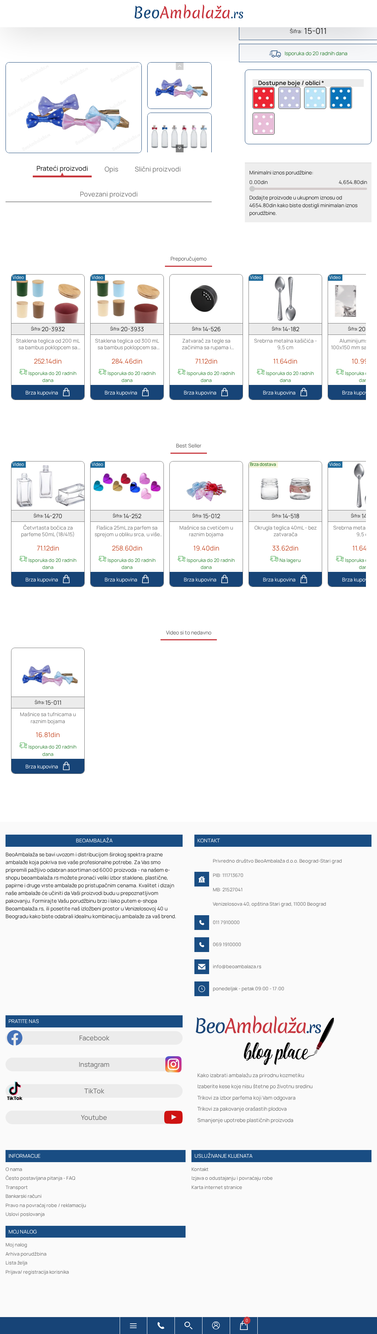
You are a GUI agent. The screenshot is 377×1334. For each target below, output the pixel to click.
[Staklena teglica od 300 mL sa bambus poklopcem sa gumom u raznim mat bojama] (127, 298)
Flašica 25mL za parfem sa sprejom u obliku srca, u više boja (127, 531)
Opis (111, 168)
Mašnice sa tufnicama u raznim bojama (48, 717)
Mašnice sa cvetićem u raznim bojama (206, 530)
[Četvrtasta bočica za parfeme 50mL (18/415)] (47, 485)
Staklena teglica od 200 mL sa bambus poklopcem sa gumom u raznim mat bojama (48, 344)
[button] (133, 1325)
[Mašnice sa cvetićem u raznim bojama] (206, 485)
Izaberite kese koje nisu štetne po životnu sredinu (255, 1086)
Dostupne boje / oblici (289, 83)
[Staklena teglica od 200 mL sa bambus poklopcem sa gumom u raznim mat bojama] (47, 298)
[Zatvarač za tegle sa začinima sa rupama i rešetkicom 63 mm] (206, 298)
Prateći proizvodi (62, 168)
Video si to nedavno (188, 632)
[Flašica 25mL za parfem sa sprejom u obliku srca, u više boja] (127, 485)
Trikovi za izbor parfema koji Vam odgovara (246, 1097)
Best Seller (188, 445)
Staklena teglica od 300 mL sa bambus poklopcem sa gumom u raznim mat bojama (127, 344)
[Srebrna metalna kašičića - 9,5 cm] (285, 298)
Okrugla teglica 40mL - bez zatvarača (285, 530)
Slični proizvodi (158, 168)
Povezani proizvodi (109, 194)
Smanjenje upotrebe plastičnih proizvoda (245, 1119)
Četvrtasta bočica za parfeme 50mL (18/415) (48, 530)
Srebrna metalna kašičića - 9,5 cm (285, 343)
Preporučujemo (188, 258)
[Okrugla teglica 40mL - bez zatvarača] (285, 485)
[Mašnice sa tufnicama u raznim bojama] (47, 672)
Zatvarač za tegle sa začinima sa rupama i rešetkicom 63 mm (206, 344)
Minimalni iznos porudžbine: (281, 172)
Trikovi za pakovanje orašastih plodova (242, 1108)
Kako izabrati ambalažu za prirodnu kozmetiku (250, 1075)
